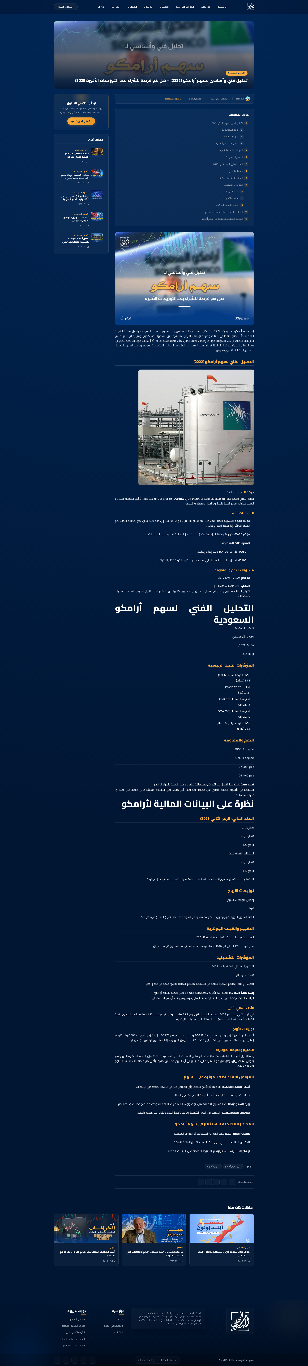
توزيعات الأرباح (236, 171)
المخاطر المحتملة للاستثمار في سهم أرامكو (222, 219)
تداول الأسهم (213, 1166)
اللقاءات (164, 6)
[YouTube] (74, 1360)
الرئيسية (222, 6)
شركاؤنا (148, 6)
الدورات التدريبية (185, 6)
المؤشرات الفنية (231, 136)
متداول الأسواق (77, 1319)
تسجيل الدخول (65, 7)
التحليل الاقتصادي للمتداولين (71, 1339)
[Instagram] (66, 1360)
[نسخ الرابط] (201, 1182)
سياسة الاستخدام (167, 1360)
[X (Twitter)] (57, 1360)
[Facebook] (83, 1360)
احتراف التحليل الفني (75, 1332)
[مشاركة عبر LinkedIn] (216, 1182)
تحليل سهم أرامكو (233, 1166)
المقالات (132, 6)
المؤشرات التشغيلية (233, 185)
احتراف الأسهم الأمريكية (73, 1326)
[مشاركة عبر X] (232, 1182)
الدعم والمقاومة (234, 157)
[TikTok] (92, 1360)
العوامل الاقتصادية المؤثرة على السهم (224, 212)
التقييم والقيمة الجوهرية (231, 178)
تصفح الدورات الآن (80, 121)
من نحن (119, 1319)
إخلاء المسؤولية (146, 1360)
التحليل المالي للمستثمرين (73, 1346)
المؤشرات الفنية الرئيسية (231, 150)
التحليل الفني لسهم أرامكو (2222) (227, 123)
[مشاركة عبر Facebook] (224, 1182)
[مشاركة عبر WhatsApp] (208, 1182)
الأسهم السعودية (236, 73)
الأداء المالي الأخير (230, 191)
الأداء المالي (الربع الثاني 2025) (228, 164)
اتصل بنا (115, 6)
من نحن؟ (205, 6)
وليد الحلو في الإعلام (113, 1326)
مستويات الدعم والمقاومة (226, 143)
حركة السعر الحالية (230, 130)
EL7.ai (101, 6)
